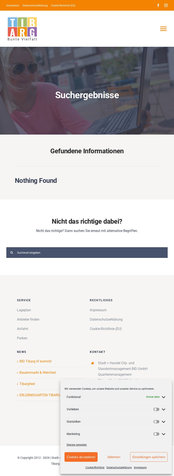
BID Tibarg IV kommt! (36, 361)
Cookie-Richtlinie (95, 467)
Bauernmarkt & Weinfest (38, 373)
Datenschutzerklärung (119, 467)
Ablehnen (113, 457)
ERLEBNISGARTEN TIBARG (40, 395)
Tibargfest (27, 384)
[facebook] (158, 5)
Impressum (140, 467)
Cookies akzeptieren (81, 457)
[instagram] (166, 5)
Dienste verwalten (77, 444)
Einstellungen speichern (148, 457)
